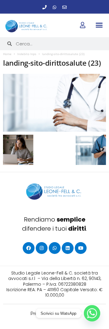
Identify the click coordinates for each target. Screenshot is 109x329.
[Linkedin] (68, 248)
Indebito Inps (26, 54)
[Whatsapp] (54, 7)
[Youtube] (81, 248)
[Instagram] (42, 248)
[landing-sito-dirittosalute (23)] (54, 103)
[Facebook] (29, 248)
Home (7, 54)
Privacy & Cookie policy (54, 313)
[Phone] (44, 7)
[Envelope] (64, 7)
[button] (99, 25)
